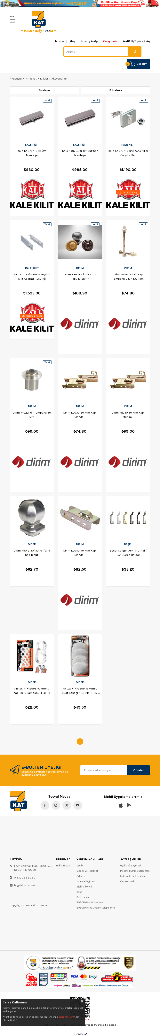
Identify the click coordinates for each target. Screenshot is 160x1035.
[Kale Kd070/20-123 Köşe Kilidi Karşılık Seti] (128, 118)
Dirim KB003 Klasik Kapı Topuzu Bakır (80, 276)
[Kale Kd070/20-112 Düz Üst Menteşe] (80, 118)
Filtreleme (115, 90)
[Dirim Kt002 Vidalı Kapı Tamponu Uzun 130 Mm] (128, 241)
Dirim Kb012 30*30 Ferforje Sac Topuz (32, 553)
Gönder (138, 770)
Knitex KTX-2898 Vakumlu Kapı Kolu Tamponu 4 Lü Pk (31, 691)
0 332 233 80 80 (24, 877)
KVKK (79, 891)
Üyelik (79, 865)
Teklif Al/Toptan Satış (136, 41)
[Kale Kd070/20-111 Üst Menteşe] (32, 118)
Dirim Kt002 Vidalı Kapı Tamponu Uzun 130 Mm (128, 276)
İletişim (59, 41)
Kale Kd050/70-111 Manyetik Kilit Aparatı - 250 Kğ (31, 276)
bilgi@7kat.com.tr (25, 885)
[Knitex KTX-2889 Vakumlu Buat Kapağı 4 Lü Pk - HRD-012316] (80, 656)
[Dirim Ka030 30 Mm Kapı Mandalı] (80, 379)
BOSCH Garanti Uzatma (89, 902)
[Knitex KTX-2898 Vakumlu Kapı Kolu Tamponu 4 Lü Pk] (32, 656)
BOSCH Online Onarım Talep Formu (96, 907)
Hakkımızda (63, 865)
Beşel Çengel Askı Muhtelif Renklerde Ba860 (128, 553)
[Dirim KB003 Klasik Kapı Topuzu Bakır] (80, 241)
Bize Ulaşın (82, 897)
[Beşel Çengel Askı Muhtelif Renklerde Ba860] (128, 518)
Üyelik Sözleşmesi (130, 865)
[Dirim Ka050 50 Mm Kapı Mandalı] (128, 379)
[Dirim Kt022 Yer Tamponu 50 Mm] (32, 379)
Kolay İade (110, 41)
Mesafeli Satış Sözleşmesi (135, 870)
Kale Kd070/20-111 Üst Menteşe (31, 153)
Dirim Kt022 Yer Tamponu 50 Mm (32, 415)
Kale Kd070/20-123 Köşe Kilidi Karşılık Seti (128, 153)
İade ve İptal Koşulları (132, 876)
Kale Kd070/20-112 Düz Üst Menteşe (80, 153)
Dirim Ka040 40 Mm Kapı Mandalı (80, 553)
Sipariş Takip (89, 41)
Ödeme (80, 876)
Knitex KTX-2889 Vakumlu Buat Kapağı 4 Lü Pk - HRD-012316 (80, 691)
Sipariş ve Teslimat (87, 870)
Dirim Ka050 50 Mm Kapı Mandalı (128, 415)
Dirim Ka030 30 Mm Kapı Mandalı (80, 415)
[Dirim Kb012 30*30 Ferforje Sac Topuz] (32, 518)
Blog (72, 41)
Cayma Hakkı (127, 881)
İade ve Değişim (85, 881)
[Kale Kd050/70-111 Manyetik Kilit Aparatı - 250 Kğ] (32, 241)
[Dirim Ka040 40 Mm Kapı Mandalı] (80, 518)
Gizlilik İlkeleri (84, 886)
